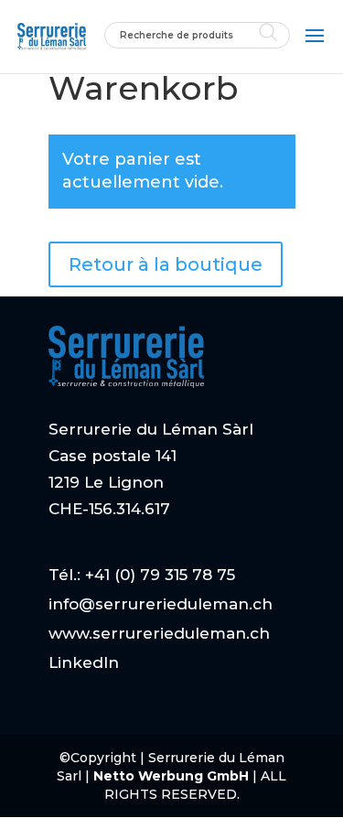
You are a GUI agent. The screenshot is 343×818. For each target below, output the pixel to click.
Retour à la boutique (166, 264)
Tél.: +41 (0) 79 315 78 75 (141, 574)
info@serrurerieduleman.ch (160, 604)
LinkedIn (83, 662)
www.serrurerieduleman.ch (159, 633)
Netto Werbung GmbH (172, 776)
